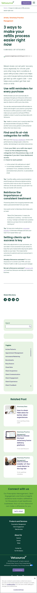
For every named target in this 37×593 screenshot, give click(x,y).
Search (7, 323)
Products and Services (18, 521)
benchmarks (9, 360)
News (18, 543)
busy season (9, 363)
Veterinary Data (22, 406)
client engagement (11, 378)
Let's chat (18, 511)
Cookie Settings (18, 570)
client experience (11, 381)
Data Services (19, 529)
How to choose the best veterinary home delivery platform (24, 440)
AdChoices (7, 565)
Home (5, 8)
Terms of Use (18, 563)
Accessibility (14, 565)
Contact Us (18, 548)
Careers (18, 538)
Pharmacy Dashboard (18, 139)
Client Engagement (18, 527)
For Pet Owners (19, 550)
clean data (9, 367)
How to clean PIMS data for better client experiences (22, 413)
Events (18, 540)
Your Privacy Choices (24, 565)
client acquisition (11, 371)
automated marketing (12, 356)
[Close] (35, 578)
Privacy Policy (10, 563)
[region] (18, 584)
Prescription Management (18, 524)
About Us (18, 535)
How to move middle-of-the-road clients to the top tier (24, 465)
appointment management (14, 353)
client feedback (10, 385)
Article (6, 18)
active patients (10, 349)
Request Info (26, 3)
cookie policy (11, 584)
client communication (12, 374)
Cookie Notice (26, 563)
